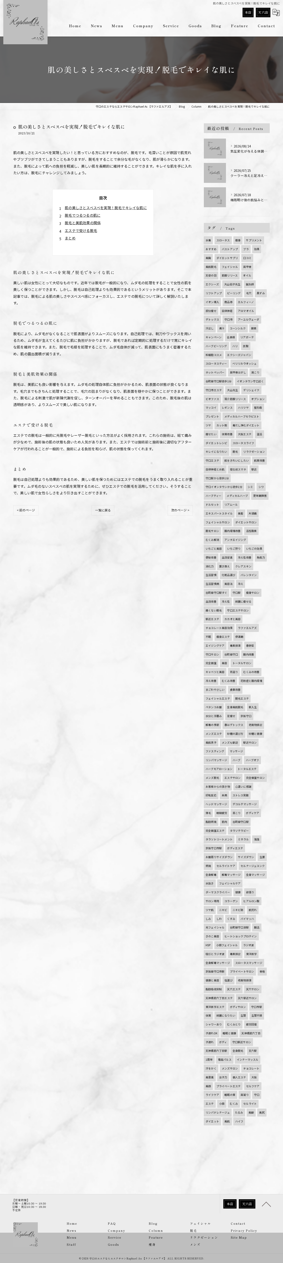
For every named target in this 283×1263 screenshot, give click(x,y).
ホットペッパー (215, 372)
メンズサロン (230, 1068)
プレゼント (212, 416)
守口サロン (212, 654)
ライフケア (212, 1095)
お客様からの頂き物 (218, 786)
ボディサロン (238, 1007)
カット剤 (221, 425)
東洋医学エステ (215, 1007)
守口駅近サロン (241, 1042)
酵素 (253, 328)
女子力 (223, 1077)
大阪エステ (244, 434)
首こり (237, 813)
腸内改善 (248, 654)
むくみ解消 (212, 540)
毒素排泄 (235, 645)
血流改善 (211, 601)
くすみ (231, 919)
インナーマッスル (247, 1059)
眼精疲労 (221, 813)
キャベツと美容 (215, 672)
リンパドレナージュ (218, 1112)
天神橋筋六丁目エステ (219, 998)
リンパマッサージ (216, 760)
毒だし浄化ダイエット (246, 425)
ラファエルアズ (247, 628)
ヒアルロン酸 (251, 901)
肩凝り (245, 1095)
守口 (256, 1095)
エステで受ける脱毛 (81, 230)
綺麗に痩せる (243, 601)
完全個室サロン (255, 777)
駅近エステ (212, 619)
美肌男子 (211, 742)
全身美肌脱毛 (235, 707)
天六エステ (234, 989)
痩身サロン (253, 592)
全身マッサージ (255, 874)
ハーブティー (213, 495)
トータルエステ (247, 769)
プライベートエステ (228, 1086)
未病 (224, 795)
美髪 (240, 513)
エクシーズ (212, 284)
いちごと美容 (214, 548)
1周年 (209, 1059)
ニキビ (223, 910)
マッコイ (211, 407)
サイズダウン (246, 857)
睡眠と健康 (229, 1033)
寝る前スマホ (238, 469)
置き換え (224, 566)
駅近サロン (250, 742)
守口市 (228, 319)
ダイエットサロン (246, 522)
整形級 (258, 407)
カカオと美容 (232, 619)
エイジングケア (215, 645)
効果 (256, 249)
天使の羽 (211, 275)
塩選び (228, 980)
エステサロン (232, 777)
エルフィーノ (246, 302)
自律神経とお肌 (215, 469)
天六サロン (253, 989)
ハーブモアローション (219, 769)
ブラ (246, 249)
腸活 (256, 927)
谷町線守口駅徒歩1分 (218, 381)
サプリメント (254, 240)
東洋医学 (251, 954)
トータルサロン (242, 663)
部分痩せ (211, 311)
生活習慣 (211, 575)
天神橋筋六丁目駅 (216, 1050)
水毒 (208, 240)
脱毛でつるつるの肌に (82, 215)
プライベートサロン (242, 971)
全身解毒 (211, 874)
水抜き (210, 883)
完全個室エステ (215, 830)
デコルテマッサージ (245, 804)
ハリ (235, 346)
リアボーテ (247, 337)
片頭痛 (253, 513)
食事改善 (235, 689)
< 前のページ (26, 510)
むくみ (234, 1103)
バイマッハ (247, 919)
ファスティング (215, 751)
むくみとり (234, 1024)
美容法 (228, 584)
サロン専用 (212, 901)
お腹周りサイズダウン (219, 857)
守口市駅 (256, 1007)
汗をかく (211, 1068)
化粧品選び (228, 575)
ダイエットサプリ (227, 258)
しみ (208, 919)
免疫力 (261, 557)
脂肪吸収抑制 (214, 989)
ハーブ (237, 760)
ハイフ (239, 1121)
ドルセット (212, 504)
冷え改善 (211, 681)
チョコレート (251, 1068)
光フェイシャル (215, 927)
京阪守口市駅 (214, 848)
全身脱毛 (238, 1050)
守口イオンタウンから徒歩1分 (224, 487)
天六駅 (253, 1050)
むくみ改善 (228, 681)
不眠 (208, 636)
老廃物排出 (255, 725)
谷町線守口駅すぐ (216, 592)
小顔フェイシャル (227, 945)
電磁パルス (224, 1059)
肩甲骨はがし (238, 372)
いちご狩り (234, 548)
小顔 (221, 1103)
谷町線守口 (231, 654)
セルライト (250, 1103)
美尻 (261, 1112)
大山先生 (232, 390)
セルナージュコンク (253, 866)
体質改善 (227, 434)
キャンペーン (214, 337)
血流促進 (227, 557)
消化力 (210, 566)
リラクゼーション (254, 451)
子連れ (210, 1042)
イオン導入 (212, 302)
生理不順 (256, 1015)
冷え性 (226, 601)
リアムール (231, 504)
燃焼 (208, 866)
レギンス (227, 407)
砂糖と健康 (255, 733)
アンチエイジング (235, 540)
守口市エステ (214, 390)
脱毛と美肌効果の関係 (83, 222)
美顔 (208, 1086)
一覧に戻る (103, 510)
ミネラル (243, 839)
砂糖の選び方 (235, 733)
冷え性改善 (244, 557)
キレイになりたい (216, 451)
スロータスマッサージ (248, 963)
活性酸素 (251, 531)
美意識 (210, 1077)
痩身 (238, 240)
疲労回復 (251, 1024)
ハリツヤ (243, 407)
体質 (208, 1015)
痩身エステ (223, 636)
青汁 (221, 328)
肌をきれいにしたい (236, 460)
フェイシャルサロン (218, 522)
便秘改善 (211, 557)
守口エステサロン (238, 610)
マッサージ (236, 751)
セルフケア (253, 1086)
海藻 (256, 839)
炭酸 (245, 346)
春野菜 (250, 645)
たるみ (239, 1112)
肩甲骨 (247, 267)
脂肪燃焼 (211, 822)
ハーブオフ (252, 760)
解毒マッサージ (231, 874)
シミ (250, 487)
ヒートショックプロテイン (240, 936)
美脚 (251, 1112)
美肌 (227, 1121)
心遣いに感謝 (243, 786)
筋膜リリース (230, 275)
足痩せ (231, 716)
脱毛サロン (212, 531)
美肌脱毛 (211, 267)
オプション (258, 399)
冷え (240, 584)
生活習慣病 (212, 584)
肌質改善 (259, 460)
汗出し (210, 328)
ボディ (223, 1042)
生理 (243, 1015)
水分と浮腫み (214, 716)
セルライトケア (225, 866)
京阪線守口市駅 (215, 971)
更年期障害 (260, 495)
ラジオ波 (248, 945)
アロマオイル (246, 311)
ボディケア (252, 813)
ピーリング (234, 293)
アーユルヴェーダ (248, 319)
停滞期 (239, 636)
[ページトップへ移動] (266, 1203)
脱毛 (235, 451)
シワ (261, 487)
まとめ (70, 238)
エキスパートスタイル (219, 513)
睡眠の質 (229, 1095)
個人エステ (239, 1077)
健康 (238, 892)
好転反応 (211, 795)
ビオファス (212, 399)
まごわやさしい (215, 689)
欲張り (250, 892)
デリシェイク (251, 390)
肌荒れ (253, 910)
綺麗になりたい (225, 1015)
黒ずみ (261, 293)
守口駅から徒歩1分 (217, 478)
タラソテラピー (239, 830)
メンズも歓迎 (230, 742)
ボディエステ (235, 848)
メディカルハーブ (237, 495)
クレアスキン (243, 566)
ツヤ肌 (210, 910)
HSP (208, 945)
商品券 (228, 302)
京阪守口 (246, 716)
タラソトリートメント (219, 839)
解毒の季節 (212, 725)
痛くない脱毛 (214, 610)
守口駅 (237, 592)
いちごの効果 (254, 548)
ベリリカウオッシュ (244, 363)
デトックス (212, 319)
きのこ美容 (212, 936)
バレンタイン (249, 575)
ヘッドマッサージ (216, 804)
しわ (219, 919)
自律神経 (227, 311)
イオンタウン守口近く (250, 381)
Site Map (239, 1237)
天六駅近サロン (247, 998)
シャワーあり (214, 1024)
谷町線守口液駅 (239, 927)
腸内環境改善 (232, 531)
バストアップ (230, 249)
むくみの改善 (251, 672)
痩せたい (211, 434)
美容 (224, 663)
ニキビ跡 (238, 910)
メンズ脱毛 (212, 777)
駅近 (254, 469)
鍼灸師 (250, 284)
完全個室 (211, 663)
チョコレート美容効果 (219, 628)
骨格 (262, 971)
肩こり (255, 372)
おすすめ (211, 249)
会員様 (231, 337)
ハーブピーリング (216, 346)
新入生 (253, 707)
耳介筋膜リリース (235, 399)
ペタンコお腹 (214, 707)
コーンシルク (238, 328)
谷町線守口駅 (241, 822)
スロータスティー (216, 363)
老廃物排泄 (244, 980)
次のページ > (180, 510)
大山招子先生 (232, 284)
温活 (259, 434)
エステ (210, 1103)
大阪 (254, 1077)
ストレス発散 (241, 795)
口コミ (247, 258)
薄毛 (208, 813)
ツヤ (208, 425)
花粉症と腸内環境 (251, 681)
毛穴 (248, 293)
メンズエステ (214, 733)
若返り (234, 672)
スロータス (223, 240)
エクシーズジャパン (239, 355)
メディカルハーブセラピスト (241, 416)
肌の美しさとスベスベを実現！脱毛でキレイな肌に (106, 207)
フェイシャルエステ (218, 698)
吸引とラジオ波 (215, 954)
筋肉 (224, 822)
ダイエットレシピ (216, 443)
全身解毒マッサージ (218, 963)
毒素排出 (235, 954)
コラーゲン (231, 901)
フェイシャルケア (230, 883)
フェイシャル (230, 267)
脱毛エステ (242, 698)
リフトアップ (214, 293)
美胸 (208, 258)
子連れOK (211, 1033)
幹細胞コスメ (214, 355)
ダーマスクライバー (218, 892)
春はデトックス (233, 725)
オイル (247, 275)
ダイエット (212, 1121)
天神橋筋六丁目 (250, 1033)
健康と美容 (212, 980)
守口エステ (212, 460)
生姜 (262, 857)
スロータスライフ (243, 443)
